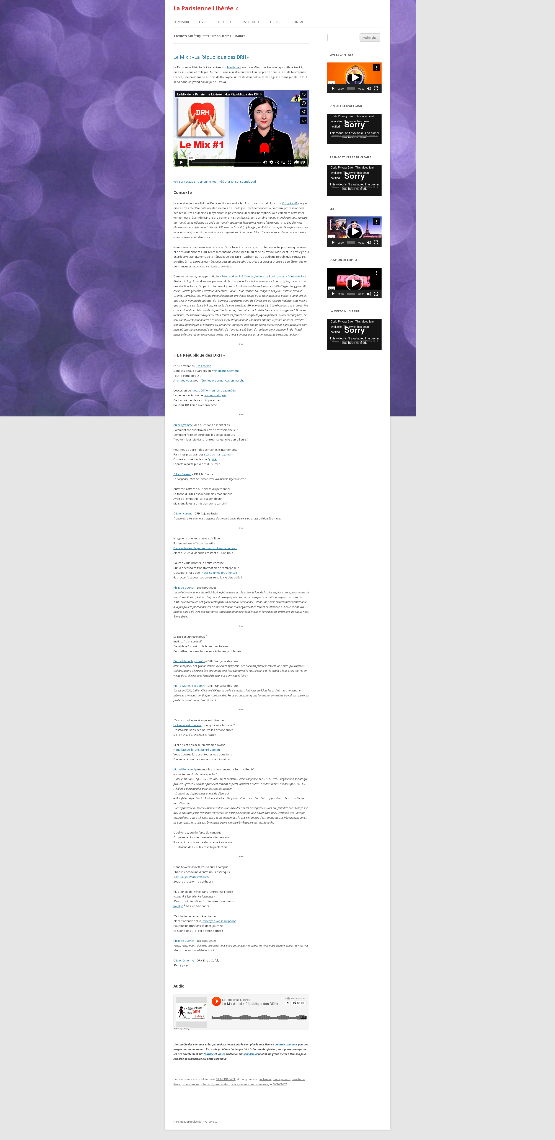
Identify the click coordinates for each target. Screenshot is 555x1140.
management (281, 1079)
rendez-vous (184, 380)
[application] (354, 77)
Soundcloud (250, 1054)
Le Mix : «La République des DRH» (211, 57)
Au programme (183, 425)
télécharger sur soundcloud (237, 181)
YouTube (208, 1054)
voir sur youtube (184, 181)
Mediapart (234, 67)
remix (234, 1084)
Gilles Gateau (182, 474)
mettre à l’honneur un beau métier (214, 390)
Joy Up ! (178, 906)
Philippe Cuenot (183, 588)
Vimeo (221, 1054)
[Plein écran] (376, 88)
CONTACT (299, 22)
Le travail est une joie (187, 725)
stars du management (218, 454)
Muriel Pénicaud (184, 769)
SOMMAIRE (181, 22)
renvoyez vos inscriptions (219, 921)
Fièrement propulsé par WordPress (195, 1122)
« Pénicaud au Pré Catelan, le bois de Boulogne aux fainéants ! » (261, 276)
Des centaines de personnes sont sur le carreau (205, 548)
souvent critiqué (215, 395)
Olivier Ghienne (183, 960)
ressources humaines (253, 1084)
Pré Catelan (203, 366)
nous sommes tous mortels (220, 573)
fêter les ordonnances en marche (222, 380)
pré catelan (221, 1084)
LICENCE (276, 22)
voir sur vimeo (207, 181)
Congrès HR (290, 203)
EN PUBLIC (224, 22)
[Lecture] (333, 88)
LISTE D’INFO (251, 22)
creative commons (286, 1044)
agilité (213, 459)
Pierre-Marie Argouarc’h (189, 661)
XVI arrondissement (225, 371)
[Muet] (369, 88)
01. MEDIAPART (225, 1079)
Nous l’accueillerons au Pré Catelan (196, 750)
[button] (354, 77)
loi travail (265, 1079)
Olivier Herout (182, 513)
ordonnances (190, 1084)
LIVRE (203, 22)
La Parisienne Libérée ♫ (206, 8)
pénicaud (207, 1084)
